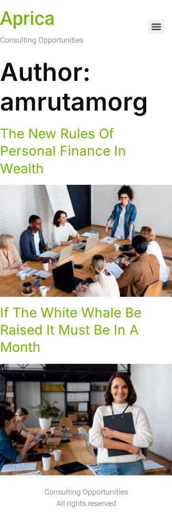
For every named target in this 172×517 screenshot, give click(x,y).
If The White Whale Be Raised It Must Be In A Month (70, 330)
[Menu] (156, 27)
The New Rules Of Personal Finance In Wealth (63, 151)
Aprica (27, 19)
